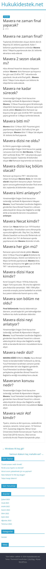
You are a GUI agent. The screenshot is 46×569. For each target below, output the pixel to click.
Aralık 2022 (5, 506)
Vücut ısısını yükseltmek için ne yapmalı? (16, 471)
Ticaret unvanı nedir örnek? (11, 464)
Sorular (6, 17)
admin (7, 29)
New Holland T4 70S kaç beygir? (13, 475)
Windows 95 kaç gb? (13, 448)
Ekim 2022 (5, 513)
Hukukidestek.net (22, 4)
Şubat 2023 (5, 499)
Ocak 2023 (5, 503)
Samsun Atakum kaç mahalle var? (26, 454)
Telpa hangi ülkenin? (9, 478)
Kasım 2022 (5, 510)
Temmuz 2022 (6, 524)
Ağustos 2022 (6, 520)
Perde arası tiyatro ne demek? (12, 468)
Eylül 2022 (5, 517)
